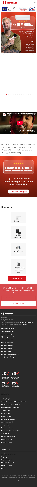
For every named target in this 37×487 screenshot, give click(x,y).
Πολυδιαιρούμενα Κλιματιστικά (10, 404)
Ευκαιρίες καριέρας (7, 342)
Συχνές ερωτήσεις (6, 457)
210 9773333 (23, 324)
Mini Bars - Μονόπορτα (8, 419)
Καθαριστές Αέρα (6, 416)
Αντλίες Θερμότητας (7, 399)
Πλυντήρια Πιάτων (6, 442)
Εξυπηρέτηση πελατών (8, 337)
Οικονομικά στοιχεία (7, 331)
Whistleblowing (13, 477)
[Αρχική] (10, 2)
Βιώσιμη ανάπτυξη (6, 334)
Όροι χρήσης (25, 475)
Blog (2, 468)
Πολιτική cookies (23, 477)
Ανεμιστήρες (5, 433)
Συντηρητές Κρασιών (7, 422)
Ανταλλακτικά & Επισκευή (8, 454)
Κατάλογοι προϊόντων (7, 462)
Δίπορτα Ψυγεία (6, 425)
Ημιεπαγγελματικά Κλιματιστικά (10, 407)
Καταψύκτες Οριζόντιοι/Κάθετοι (10, 431)
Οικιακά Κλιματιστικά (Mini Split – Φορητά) (13, 402)
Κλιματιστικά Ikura (6, 351)
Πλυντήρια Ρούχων (6, 439)
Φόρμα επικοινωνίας (7, 340)
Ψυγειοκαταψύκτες (6, 428)
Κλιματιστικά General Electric (10, 354)
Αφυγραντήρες (5, 413)
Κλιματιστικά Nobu (6, 348)
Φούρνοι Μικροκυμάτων (8, 436)
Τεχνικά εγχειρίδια (6, 460)
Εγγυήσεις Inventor (6, 465)
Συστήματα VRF (5, 410)
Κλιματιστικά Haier (7, 345)
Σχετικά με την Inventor (8, 328)
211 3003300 (23, 322)
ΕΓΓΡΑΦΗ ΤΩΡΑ (18, 303)
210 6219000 (30, 322)
